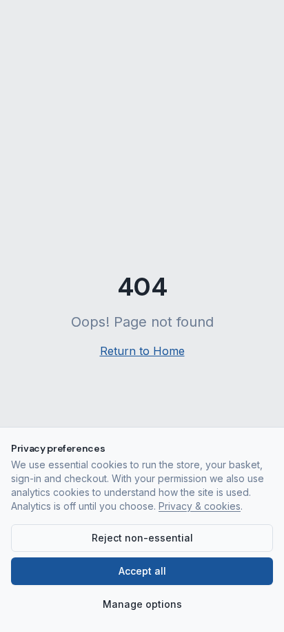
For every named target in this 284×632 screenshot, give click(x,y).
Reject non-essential (142, 538)
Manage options (142, 604)
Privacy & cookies (200, 506)
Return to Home (142, 351)
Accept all (142, 571)
